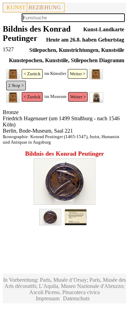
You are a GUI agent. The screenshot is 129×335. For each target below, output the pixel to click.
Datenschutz (76, 298)
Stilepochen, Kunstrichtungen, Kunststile (76, 50)
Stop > (18, 85)
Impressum (48, 298)
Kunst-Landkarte (103, 29)
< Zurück (32, 73)
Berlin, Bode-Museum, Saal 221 (38, 131)
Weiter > (77, 73)
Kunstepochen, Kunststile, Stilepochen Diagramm (66, 60)
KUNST (16, 7)
